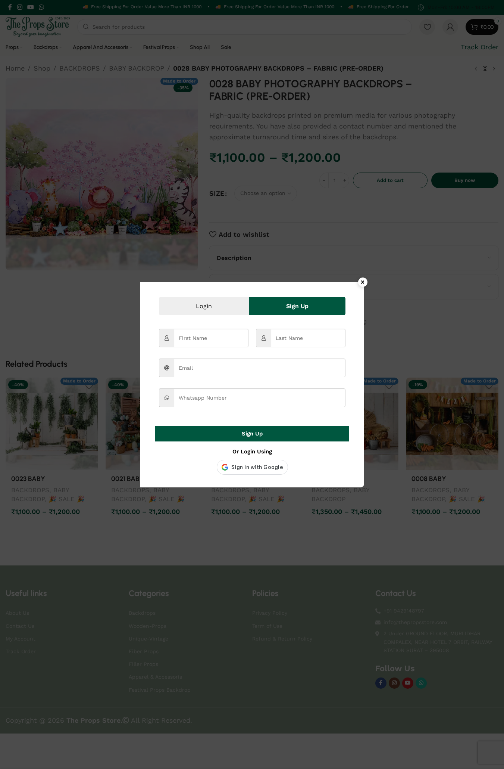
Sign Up (252, 433)
